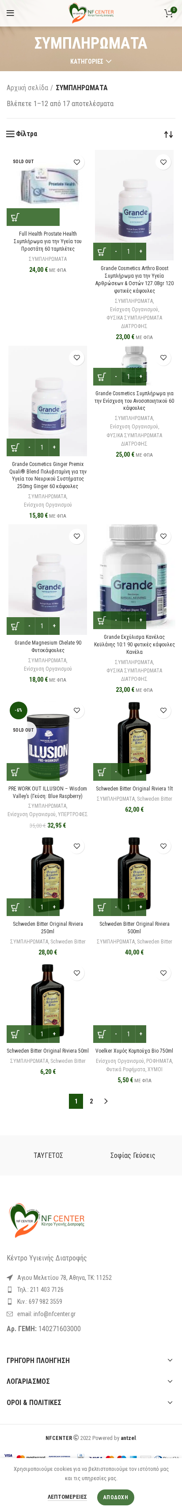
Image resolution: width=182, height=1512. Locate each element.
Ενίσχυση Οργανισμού (134, 309)
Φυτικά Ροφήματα (125, 1069)
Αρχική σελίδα (27, 88)
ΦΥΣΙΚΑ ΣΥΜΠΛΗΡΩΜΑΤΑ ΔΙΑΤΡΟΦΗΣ (134, 322)
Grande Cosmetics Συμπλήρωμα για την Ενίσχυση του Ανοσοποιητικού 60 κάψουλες (134, 401)
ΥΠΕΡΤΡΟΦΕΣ (73, 814)
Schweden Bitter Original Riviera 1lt (134, 789)
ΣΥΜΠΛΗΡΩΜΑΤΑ (48, 259)
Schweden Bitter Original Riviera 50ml (48, 1051)
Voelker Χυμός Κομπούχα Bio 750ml (134, 1051)
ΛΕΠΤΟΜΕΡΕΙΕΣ (67, 1496)
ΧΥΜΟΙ (155, 1069)
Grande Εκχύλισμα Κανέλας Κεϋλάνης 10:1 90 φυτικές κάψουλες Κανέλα (134, 644)
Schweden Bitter (154, 799)
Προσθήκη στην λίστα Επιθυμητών (76, 162)
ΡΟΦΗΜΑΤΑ (159, 1061)
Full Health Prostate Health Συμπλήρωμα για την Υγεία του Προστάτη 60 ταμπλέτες (48, 241)
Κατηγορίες (86, 61)
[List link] (91, 1289)
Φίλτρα (26, 133)
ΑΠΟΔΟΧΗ (115, 1497)
